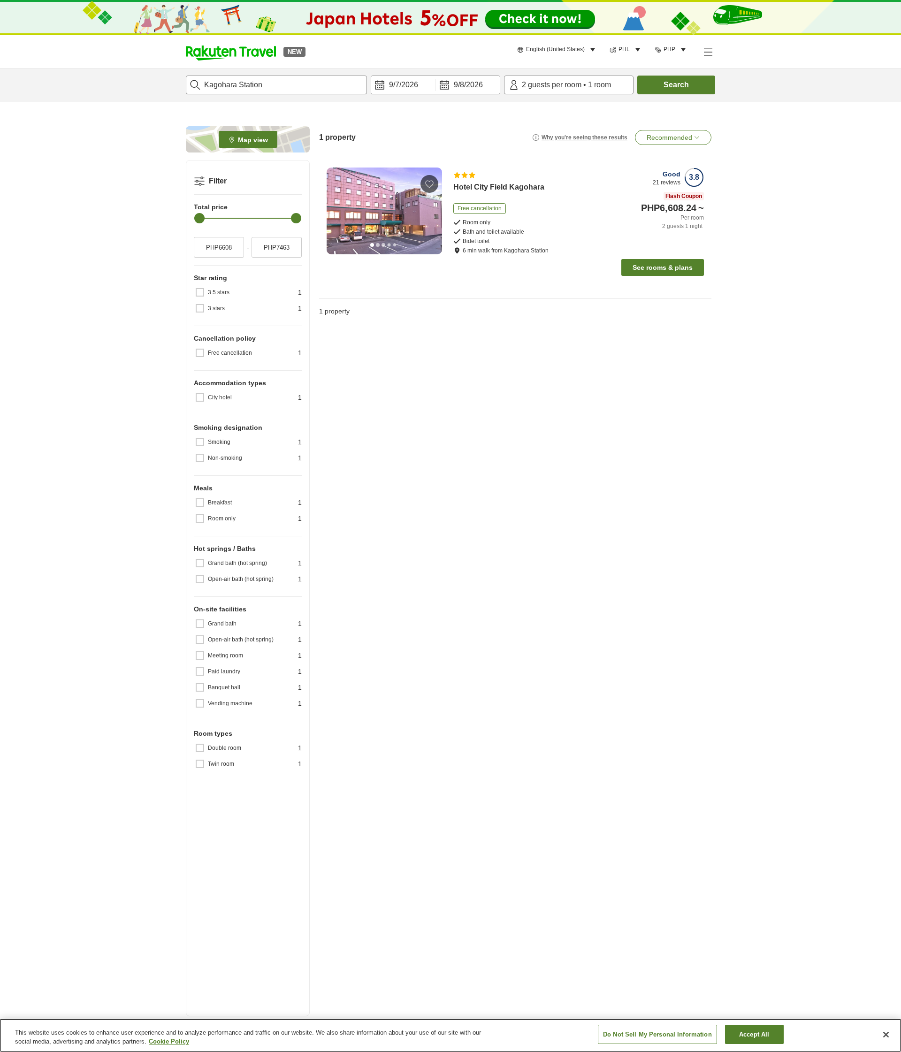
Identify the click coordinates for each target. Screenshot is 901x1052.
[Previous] (337, 210)
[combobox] (276, 85)
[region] (450, 1035)
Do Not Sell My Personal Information (657, 1034)
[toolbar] (435, 85)
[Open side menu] (707, 51)
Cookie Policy (169, 1041)
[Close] (886, 1034)
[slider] (199, 218)
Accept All (754, 1034)
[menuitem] (557, 49)
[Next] (431, 210)
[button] (231, 52)
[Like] (429, 184)
